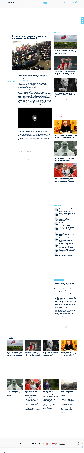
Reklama (48, 439)
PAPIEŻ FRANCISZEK (28, 151)
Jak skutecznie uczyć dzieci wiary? (62, 288)
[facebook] (83, 19)
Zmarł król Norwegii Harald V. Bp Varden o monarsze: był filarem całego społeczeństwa (65, 302)
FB (19, 81)
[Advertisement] (42, 18)
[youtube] (83, 23)
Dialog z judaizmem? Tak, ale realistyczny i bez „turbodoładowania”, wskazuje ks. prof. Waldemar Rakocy (65, 298)
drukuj (24, 81)
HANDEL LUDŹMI (21, 151)
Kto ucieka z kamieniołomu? (61, 295)
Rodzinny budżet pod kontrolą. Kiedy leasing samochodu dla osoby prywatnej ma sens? (65, 292)
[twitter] (83, 21)
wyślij (27, 81)
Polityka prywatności (24, 439)
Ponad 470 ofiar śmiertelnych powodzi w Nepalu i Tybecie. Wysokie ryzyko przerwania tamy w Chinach (64, 315)
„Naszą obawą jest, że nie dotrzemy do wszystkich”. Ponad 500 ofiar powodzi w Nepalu (64, 285)
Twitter (21, 81)
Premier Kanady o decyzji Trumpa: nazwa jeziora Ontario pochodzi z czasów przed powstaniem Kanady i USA (64, 306)
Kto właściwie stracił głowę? (61, 290)
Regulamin (36, 439)
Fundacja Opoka (11, 439)
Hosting (72, 439)
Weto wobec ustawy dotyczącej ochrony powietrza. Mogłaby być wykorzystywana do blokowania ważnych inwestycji (64, 310)
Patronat (60, 439)
